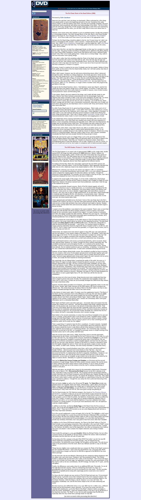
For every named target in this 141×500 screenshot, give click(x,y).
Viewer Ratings (93, 8)
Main (99, 8)
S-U (85, 8)
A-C (69, 8)
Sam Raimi (39, 46)
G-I (74, 8)
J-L (77, 8)
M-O (80, 8)
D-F (72, 8)
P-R (82, 8)
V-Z (87, 8)
